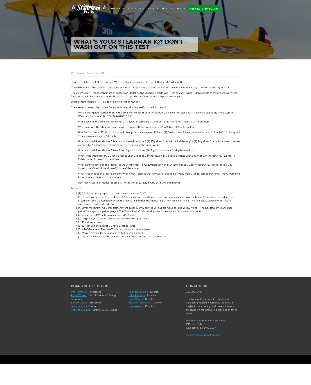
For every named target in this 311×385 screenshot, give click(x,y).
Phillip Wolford (79, 295)
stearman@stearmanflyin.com (203, 334)
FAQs (142, 8)
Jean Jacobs (78, 306)
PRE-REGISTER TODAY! (203, 8)
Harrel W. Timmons (139, 302)
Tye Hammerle (79, 291)
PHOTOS (180, 8)
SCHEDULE (114, 8)
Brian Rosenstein (138, 291)
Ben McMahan (79, 302)
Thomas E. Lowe (80, 309)
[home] (89, 8)
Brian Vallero (136, 299)
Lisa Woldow (136, 306)
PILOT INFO (129, 8)
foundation (165, 8)
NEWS (151, 8)
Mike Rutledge (137, 295)
